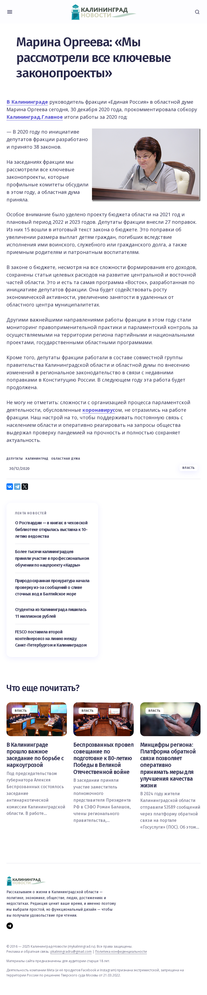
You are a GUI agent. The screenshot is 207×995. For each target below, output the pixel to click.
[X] (25, 486)
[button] (9, 12)
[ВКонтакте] (9, 486)
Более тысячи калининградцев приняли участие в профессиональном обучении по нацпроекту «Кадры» (52, 558)
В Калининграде (27, 102)
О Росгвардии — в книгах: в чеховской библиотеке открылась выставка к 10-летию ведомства (51, 529)
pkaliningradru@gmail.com (71, 951)
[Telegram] (17, 486)
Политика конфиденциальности (121, 951)
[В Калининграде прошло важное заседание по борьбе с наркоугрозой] (36, 719)
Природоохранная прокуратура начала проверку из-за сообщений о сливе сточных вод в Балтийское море (52, 587)
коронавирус (98, 410)
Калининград (37, 458)
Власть (188, 468)
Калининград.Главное (34, 117)
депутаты (14, 458)
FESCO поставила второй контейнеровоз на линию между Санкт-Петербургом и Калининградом (51, 638)
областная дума (65, 458)
